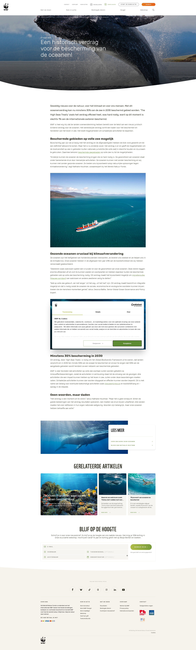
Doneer (148, 4)
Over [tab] (128, 312)
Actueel (59, 17)
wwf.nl (43, 17)
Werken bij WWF (124, 605)
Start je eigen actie (128, 4)
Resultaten (103, 605)
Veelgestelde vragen (146, 605)
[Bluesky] (81, 590)
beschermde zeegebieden (89, 152)
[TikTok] (89, 590)
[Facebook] (73, 589)
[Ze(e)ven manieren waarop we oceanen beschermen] (69, 494)
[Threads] (98, 590)
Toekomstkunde (85, 618)
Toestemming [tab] (67, 312)
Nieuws (66, 17)
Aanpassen (97, 343)
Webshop (144, 10)
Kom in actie (71, 10)
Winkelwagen (111, 4)
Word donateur (85, 605)
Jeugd (122, 10)
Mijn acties (83, 4)
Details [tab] (98, 312)
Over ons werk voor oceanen (123, 441)
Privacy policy (124, 608)
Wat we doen (46, 10)
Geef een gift (84, 616)
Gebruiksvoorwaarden (127, 611)
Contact (66, 4)
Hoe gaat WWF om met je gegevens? (141, 552)
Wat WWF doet (50, 17)
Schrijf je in (140, 547)
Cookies (153, 632)
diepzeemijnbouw (112, 383)
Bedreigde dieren (98, 10)
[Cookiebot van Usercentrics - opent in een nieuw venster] (133, 305)
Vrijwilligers (97, 4)
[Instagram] (106, 590)
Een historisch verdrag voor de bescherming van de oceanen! (89, 17)
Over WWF (75, 4)
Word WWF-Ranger (86, 608)
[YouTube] (123, 590)
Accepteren (127, 343)
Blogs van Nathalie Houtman (123, 445)
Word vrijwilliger (85, 611)
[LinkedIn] (115, 590)
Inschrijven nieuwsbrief (107, 611)
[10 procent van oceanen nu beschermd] (141, 494)
